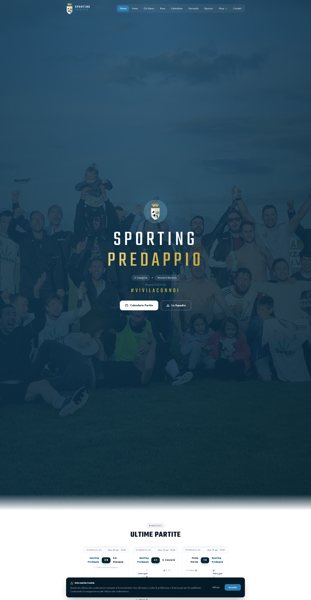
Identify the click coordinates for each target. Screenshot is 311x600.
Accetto (233, 587)
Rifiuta (216, 587)
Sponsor (208, 8)
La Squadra (179, 305)
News (135, 8)
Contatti (237, 8)
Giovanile (193, 8)
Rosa (162, 8)
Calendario (177, 8)
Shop (222, 8)
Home (123, 8)
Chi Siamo (149, 8)
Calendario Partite (141, 305)
